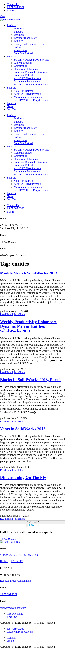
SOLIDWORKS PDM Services (31, 59)
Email (9, 314)
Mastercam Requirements (28, 81)
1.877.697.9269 (15, 7)
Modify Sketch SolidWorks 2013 (28, 273)
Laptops (18, 31)
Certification (20, 65)
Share (22, 314)
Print (16, 314)
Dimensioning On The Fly (23, 477)
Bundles (18, 40)
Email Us (12, 616)
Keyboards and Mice (25, 37)
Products (11, 25)
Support (11, 87)
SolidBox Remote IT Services (30, 72)
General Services (23, 62)
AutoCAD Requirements (27, 78)
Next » (35, 525)
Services (11, 56)
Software (19, 47)
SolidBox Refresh (23, 53)
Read (3, 314)
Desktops (19, 28)
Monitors (19, 34)
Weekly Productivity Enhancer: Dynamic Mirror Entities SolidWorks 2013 (28, 326)
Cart (2, 16)
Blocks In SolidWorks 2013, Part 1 (30, 379)
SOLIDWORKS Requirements (31, 84)
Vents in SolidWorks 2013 (22, 429)
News (10, 106)
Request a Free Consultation (15, 580)
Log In (10, 10)
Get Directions (15, 613)
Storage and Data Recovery (29, 44)
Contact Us (13, 4)
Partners (11, 103)
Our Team (12, 109)
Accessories (20, 50)
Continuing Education (26, 68)
